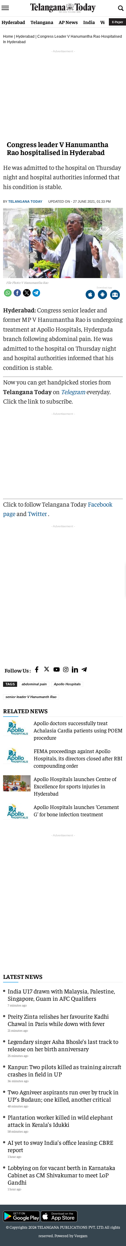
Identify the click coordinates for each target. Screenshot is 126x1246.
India (89, 22)
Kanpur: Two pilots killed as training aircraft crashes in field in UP (64, 1070)
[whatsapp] (8, 293)
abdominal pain (34, 684)
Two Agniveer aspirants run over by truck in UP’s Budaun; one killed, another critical (63, 1095)
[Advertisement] (63, 592)
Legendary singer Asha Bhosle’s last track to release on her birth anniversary (63, 1045)
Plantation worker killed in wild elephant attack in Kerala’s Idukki (60, 1120)
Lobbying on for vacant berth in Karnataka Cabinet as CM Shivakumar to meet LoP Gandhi (61, 1175)
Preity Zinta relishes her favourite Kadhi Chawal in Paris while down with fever (58, 1019)
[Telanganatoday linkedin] (75, 670)
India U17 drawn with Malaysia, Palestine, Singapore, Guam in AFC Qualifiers (61, 994)
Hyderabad (13, 22)
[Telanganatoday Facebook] (37, 670)
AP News (68, 22)
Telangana (42, 22)
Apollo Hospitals (67, 684)
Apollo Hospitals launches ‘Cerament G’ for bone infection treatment (76, 810)
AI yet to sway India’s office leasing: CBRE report (60, 1145)
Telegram (73, 391)
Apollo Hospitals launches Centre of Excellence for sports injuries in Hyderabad (75, 786)
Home (8, 36)
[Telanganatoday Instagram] (66, 670)
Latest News (23, 976)
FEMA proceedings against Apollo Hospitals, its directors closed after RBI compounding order (78, 758)
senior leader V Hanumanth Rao (31, 697)
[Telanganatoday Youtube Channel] (57, 670)
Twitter (38, 513)
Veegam (80, 1235)
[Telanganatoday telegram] (84, 670)
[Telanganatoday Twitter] (46, 670)
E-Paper (117, 22)
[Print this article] (115, 295)
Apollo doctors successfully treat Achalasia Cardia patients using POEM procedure (78, 730)
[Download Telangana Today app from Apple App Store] (90, 295)
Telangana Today (25, 201)
